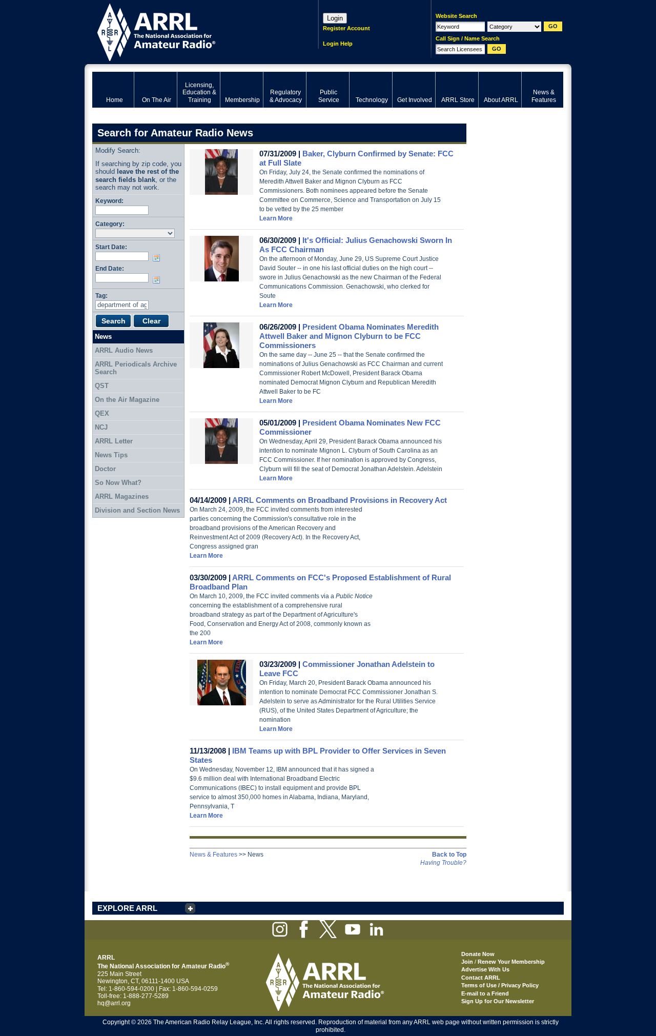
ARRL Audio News (124, 350)
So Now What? (118, 482)
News (103, 336)
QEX (102, 413)
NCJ (101, 427)
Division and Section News (137, 510)
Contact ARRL (480, 977)
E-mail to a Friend (485, 993)
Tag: (101, 295)
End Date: (109, 268)
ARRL (192, 31)
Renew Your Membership (511, 962)
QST (102, 386)
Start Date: (111, 246)
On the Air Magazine (127, 399)
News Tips (111, 455)
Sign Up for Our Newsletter (497, 1001)
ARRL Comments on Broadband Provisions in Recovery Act (339, 500)
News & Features (213, 854)
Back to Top (449, 854)
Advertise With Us (485, 969)
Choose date (158, 258)
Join (467, 962)
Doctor (105, 469)
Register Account (346, 28)
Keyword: (109, 200)
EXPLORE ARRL (127, 908)
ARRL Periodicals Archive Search (136, 368)
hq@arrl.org (114, 1003)
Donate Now (478, 954)
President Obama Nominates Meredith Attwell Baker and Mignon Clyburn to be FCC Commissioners (349, 336)
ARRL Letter (114, 441)
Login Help (338, 43)
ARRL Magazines (122, 496)
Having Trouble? (443, 862)
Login (335, 18)
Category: (110, 223)
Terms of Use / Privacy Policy (500, 985)
